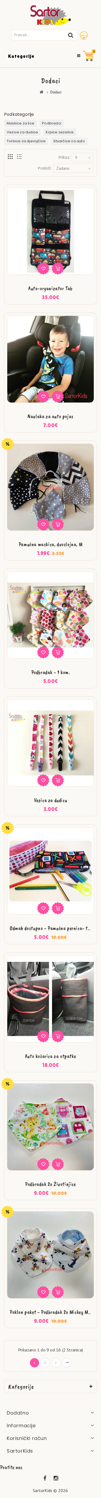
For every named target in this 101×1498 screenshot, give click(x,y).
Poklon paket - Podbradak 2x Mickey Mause (53, 1312)
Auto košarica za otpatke (50, 1056)
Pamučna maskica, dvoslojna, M (50, 544)
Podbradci (51, 123)
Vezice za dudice (22, 132)
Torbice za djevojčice (26, 141)
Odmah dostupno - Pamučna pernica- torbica (55, 928)
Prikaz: (64, 157)
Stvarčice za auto (69, 141)
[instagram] (56, 1477)
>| (66, 1362)
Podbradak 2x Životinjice (50, 1184)
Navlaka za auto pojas (50, 416)
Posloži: (44, 168)
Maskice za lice (20, 123)
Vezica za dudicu (50, 800)
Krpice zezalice (60, 132)
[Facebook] (45, 1477)
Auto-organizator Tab (50, 288)
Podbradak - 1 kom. (50, 672)
